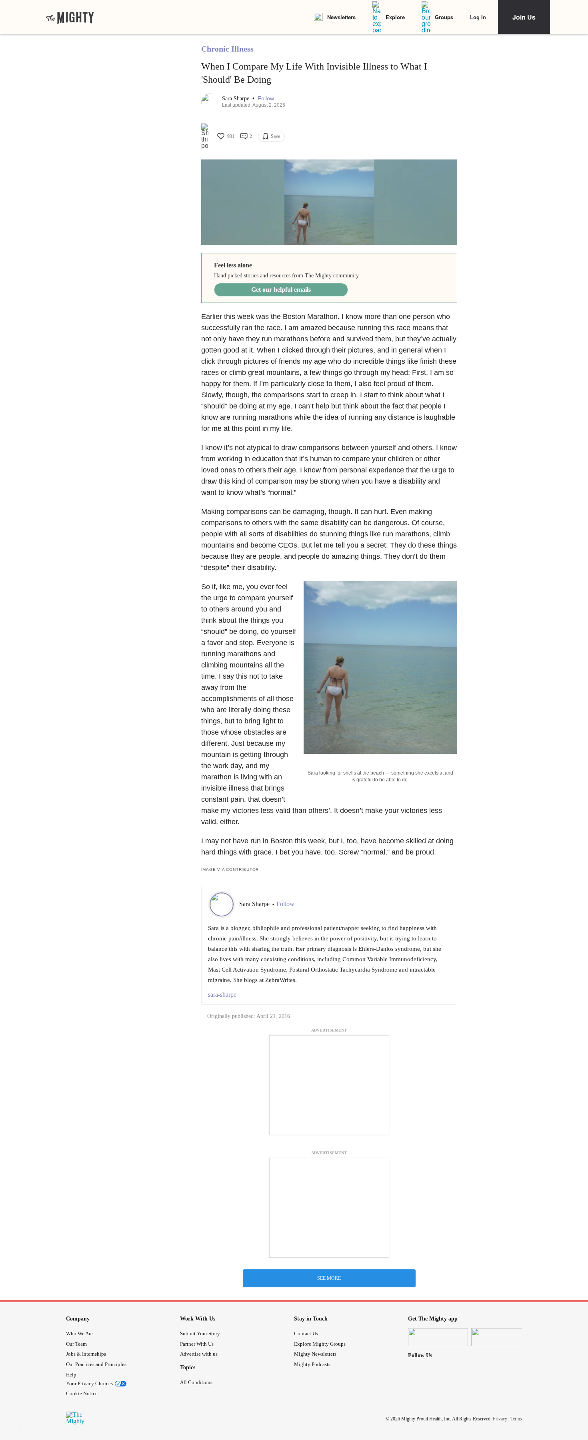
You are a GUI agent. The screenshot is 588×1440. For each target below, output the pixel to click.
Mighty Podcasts (312, 1364)
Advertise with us (199, 1354)
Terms (516, 1419)
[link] (70, 17)
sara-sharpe (222, 994)
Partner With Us (197, 1344)
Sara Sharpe (236, 99)
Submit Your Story (200, 1333)
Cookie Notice (82, 1393)
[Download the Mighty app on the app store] (438, 1337)
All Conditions (196, 1382)
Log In (478, 17)
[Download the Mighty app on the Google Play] (501, 1337)
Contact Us (306, 1333)
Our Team (76, 1344)
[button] (266, 98)
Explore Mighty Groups (320, 1344)
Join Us (524, 17)
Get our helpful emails (281, 289)
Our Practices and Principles (96, 1364)
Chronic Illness (227, 48)
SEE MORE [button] (329, 1278)
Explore (395, 17)
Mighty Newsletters (315, 1354)
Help (71, 1375)
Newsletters (341, 17)
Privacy (500, 1419)
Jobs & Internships (86, 1354)
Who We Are (79, 1333)
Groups (444, 17)
